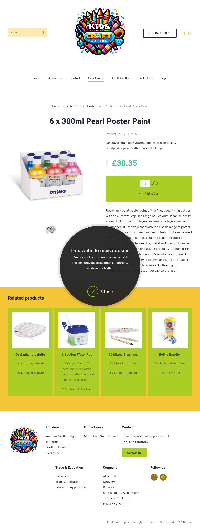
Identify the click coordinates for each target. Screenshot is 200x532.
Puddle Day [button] (145, 78)
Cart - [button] (162, 33)
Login (164, 78)
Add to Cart (152, 193)
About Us (55, 78)
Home (36, 78)
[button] (51, 230)
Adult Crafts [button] (120, 78)
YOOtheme (185, 522)
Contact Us (134, 453)
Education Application (70, 487)
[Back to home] (100, 33)
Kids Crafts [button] (96, 78)
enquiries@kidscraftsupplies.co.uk (146, 436)
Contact (75, 78)
